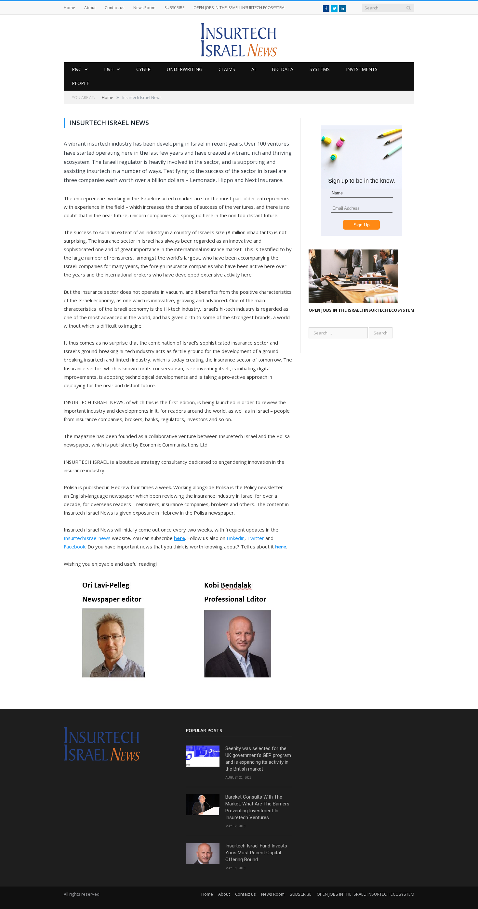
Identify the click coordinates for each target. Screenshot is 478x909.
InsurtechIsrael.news (87, 538)
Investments (362, 69)
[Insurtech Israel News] (239, 38)
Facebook (74, 546)
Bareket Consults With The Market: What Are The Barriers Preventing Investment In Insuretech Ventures (257, 807)
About (90, 7)
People (80, 83)
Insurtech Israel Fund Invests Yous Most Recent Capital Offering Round (256, 852)
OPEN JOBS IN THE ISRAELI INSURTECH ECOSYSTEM (239, 7)
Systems (320, 69)
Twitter (255, 538)
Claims (227, 69)
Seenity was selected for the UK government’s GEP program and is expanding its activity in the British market (258, 759)
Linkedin (236, 538)
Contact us (114, 7)
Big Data (282, 69)
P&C (76, 69)
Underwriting (184, 69)
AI (253, 69)
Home (69, 7)
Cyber (143, 69)
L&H (108, 69)
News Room (144, 7)
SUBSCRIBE (174, 7)
